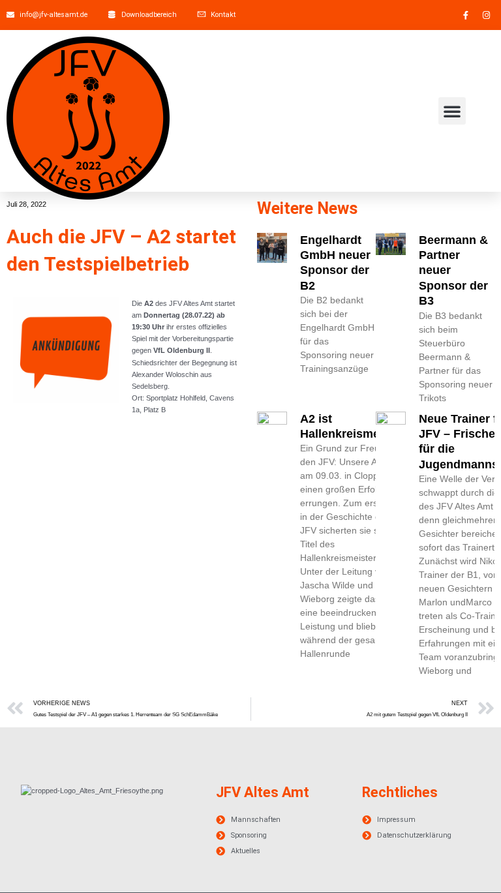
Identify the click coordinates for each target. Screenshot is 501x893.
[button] (452, 111)
